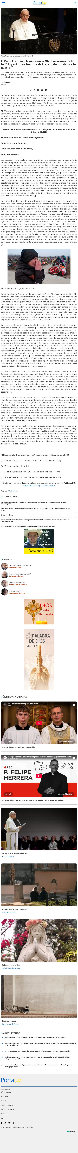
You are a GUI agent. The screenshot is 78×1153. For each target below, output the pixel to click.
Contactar (4, 1101)
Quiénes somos (6, 1114)
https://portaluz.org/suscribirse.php (39, 485)
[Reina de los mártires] (39, 940)
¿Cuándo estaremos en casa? (20, 574)
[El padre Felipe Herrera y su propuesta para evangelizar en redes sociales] (39, 776)
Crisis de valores (7, 515)
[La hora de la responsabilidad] (39, 829)
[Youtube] (9, 1123)
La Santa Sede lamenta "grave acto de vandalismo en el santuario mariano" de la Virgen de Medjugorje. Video (38, 1066)
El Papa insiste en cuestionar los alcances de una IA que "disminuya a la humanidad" (36, 1037)
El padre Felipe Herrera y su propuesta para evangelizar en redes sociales (28, 526)
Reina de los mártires (17, 582)
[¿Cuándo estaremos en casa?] (39, 884)
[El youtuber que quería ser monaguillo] (39, 723)
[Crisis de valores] (39, 996)
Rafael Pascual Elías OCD (18, 585)
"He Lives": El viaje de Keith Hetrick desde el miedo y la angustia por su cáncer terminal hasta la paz (35, 509)
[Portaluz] (40, 3)
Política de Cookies (7, 1105)
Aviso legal (4, 1096)
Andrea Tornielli (15, 567)
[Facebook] (38, 89)
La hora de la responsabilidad (20, 565)
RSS (2, 1118)
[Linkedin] (42, 89)
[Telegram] (46, 89)
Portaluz (7, 82)
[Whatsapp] (30, 89)
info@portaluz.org (6, 1092)
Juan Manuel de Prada (17, 593)
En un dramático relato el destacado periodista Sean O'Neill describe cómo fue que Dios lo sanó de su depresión (36, 520)
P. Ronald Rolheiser (16, 576)
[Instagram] (14, 1123)
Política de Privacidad (7, 1109)
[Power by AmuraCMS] (72, 1131)
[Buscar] (75, 3)
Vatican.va (13, 491)
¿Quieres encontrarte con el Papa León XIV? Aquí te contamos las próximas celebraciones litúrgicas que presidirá (37, 1058)
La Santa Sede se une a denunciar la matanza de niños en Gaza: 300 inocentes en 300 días (37, 1051)
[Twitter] (34, 89)
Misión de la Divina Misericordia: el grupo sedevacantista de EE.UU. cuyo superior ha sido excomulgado (33, 503)
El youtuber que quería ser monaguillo (18, 747)
